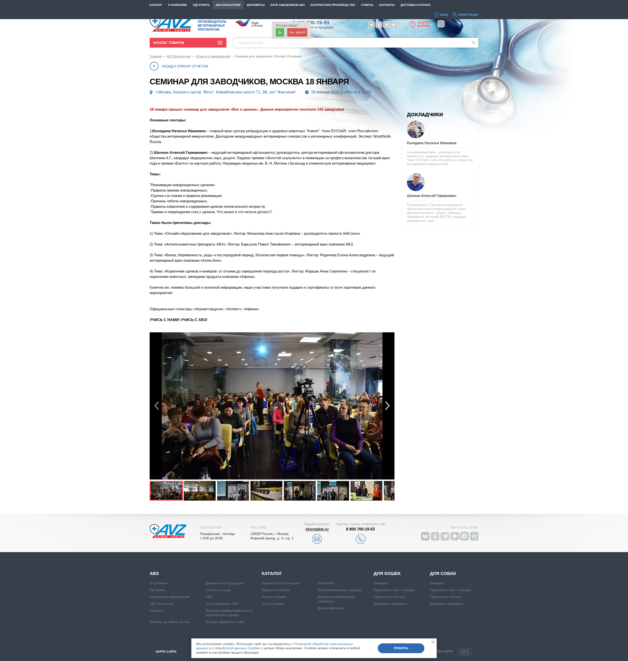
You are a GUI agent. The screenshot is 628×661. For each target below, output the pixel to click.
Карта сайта (166, 651)
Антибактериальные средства (340, 590)
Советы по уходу (218, 590)
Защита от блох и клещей (281, 583)
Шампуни (380, 583)
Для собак (443, 573)
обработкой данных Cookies (237, 648)
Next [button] (387, 406)
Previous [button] (157, 406)
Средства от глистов (389, 597)
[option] (272, 406)
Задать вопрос (423, 24)
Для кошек (387, 573)
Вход (444, 14)
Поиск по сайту (252, 43)
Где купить (201, 4)
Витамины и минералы (390, 604)
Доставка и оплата (416, 4)
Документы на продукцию (225, 583)
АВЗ (154, 573)
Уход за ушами (273, 604)
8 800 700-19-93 (360, 529)
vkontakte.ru (317, 529)
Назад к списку (185, 66)
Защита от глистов (276, 590)
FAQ (209, 597)
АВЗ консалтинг (228, 4)
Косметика (325, 583)
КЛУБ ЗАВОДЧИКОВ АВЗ (288, 4)
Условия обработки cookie (225, 622)
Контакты (387, 4)
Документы (256, 4)
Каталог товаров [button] (168, 43)
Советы (367, 4)
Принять (401, 648)
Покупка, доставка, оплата (169, 622)
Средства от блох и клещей (394, 590)
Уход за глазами (274, 597)
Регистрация (468, 14)
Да (280, 32)
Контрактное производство (333, 4)
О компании (177, 4)
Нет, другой (297, 32)
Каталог (156, 4)
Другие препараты (331, 608)
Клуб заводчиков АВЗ (222, 604)
